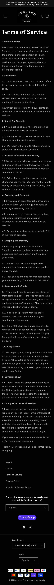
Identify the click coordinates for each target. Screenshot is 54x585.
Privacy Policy (12, 481)
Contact (9, 468)
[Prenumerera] (45, 507)
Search (9, 462)
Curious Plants (22, 580)
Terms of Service (14, 475)
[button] (5, 16)
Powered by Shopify (37, 580)
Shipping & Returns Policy (18, 487)
